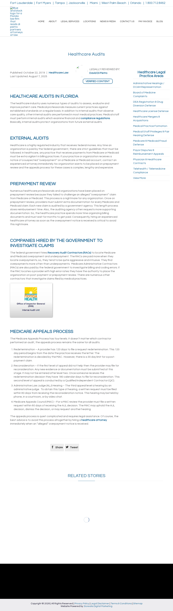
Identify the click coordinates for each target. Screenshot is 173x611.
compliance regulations (95, 118)
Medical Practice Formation (150, 126)
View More (139, 178)
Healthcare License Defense (151, 111)
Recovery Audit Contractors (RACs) (69, 252)
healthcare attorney (94, 420)
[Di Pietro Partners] (16, 21)
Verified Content (98, 81)
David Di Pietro (98, 73)
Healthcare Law (58, 72)
